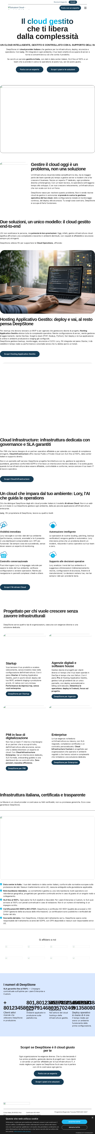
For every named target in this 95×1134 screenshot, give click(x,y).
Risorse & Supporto (60, 2)
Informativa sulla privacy (22, 1131)
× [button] (92, 1118)
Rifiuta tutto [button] (74, 1127)
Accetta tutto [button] (74, 1122)
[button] (85, 7)
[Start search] (82, 2)
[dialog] (47, 1124)
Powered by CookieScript (84, 1133)
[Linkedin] (86, 2)
